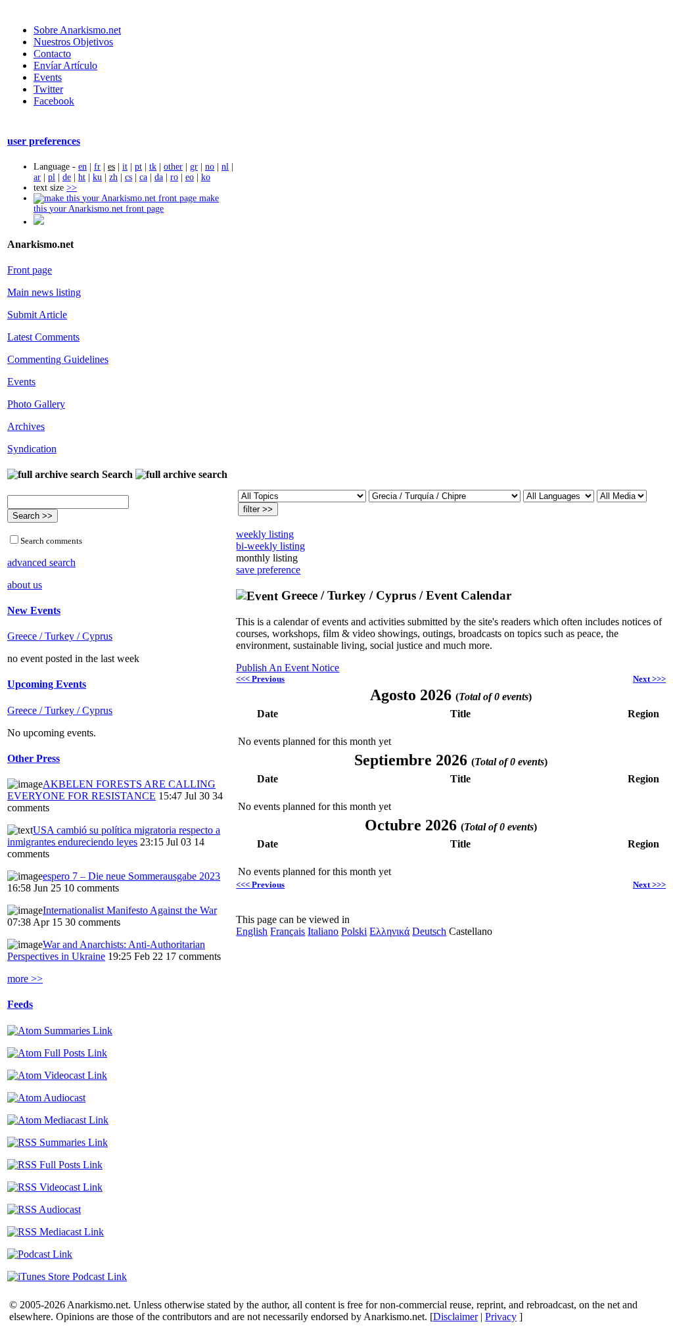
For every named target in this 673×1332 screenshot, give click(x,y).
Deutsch (429, 931)
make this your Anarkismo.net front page (126, 203)
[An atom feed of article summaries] (59, 1030)
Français (287, 931)
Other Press (33, 758)
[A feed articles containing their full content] (55, 1164)
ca (143, 177)
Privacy (501, 1316)
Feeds (20, 1004)
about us (24, 584)
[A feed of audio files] (46, 1097)
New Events (33, 610)
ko (205, 177)
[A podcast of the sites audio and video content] (39, 1254)
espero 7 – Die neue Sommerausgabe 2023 (131, 876)
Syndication (32, 448)
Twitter (48, 89)
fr (97, 167)
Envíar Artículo (65, 65)
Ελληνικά (389, 931)
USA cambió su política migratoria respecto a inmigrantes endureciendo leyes (113, 835)
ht (81, 177)
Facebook (54, 101)
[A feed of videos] (57, 1075)
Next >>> (649, 679)
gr (194, 167)
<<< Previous (260, 679)
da (158, 177)
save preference (268, 569)
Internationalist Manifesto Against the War (130, 910)
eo (189, 177)
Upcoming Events (46, 684)
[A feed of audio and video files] (57, 1120)
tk (152, 167)
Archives (26, 426)
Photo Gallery (36, 404)
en (82, 167)
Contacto (52, 53)
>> (71, 188)
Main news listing (44, 292)
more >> (25, 978)
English (251, 931)
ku (97, 177)
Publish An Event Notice (287, 667)
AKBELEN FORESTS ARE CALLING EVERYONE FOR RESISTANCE (111, 789)
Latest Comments (43, 337)
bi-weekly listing (270, 546)
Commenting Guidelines (57, 359)
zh (113, 177)
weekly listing (265, 534)
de (66, 177)
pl (51, 177)
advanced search (41, 562)
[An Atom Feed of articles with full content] (57, 1052)
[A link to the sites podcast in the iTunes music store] (67, 1276)
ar (37, 177)
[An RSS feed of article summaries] (57, 1142)
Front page (29, 269)
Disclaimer (455, 1316)
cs (128, 177)
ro (174, 177)
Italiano (323, 931)
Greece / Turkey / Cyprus (59, 636)
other (173, 167)
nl (225, 167)
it (125, 167)
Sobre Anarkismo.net (77, 30)
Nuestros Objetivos (73, 41)
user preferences (43, 141)
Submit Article (37, 314)
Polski (354, 931)
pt (138, 167)
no (209, 167)
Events (48, 77)
